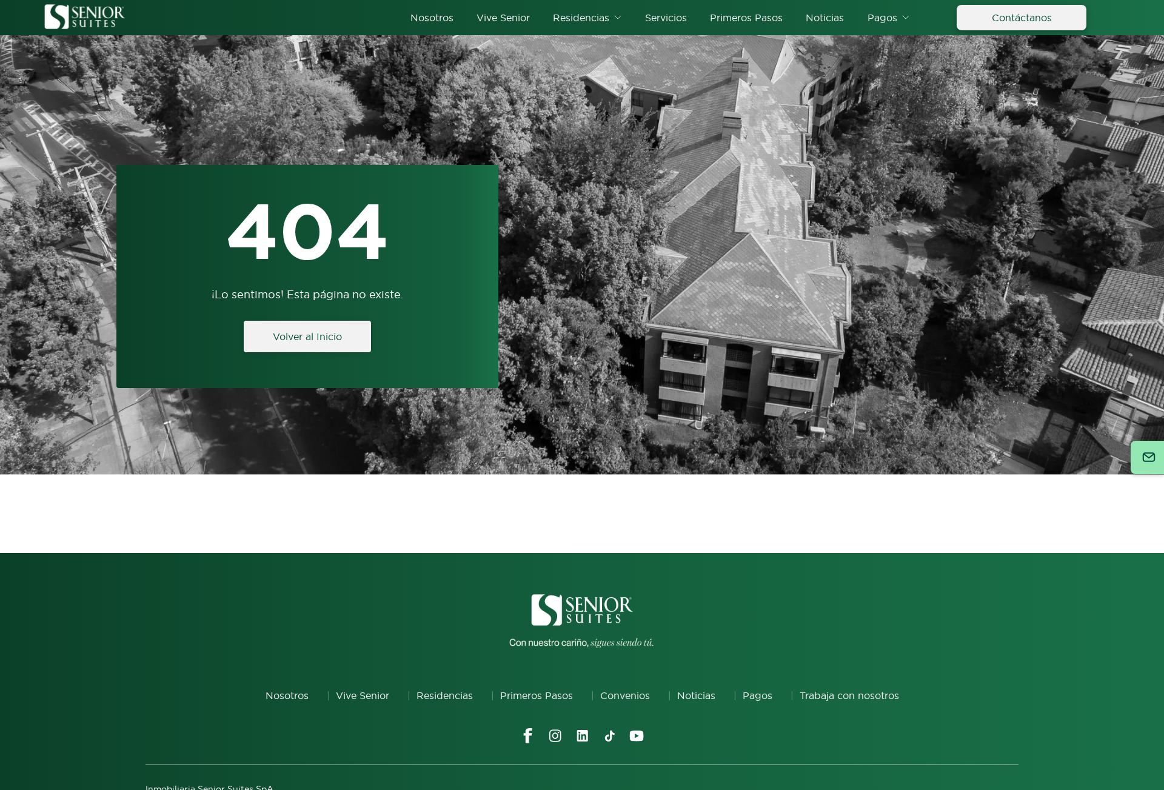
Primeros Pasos (746, 18)
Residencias (581, 18)
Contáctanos (1022, 18)
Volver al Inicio (307, 336)
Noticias (825, 18)
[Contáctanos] (1147, 457)
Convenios (625, 695)
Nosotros (431, 18)
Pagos (882, 18)
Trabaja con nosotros (849, 695)
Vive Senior (503, 18)
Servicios (666, 18)
